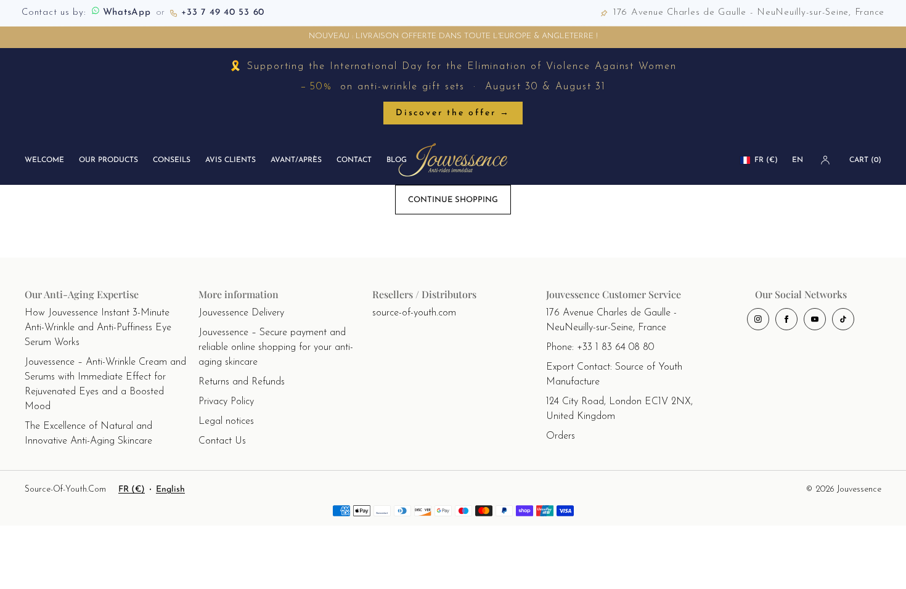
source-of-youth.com (414, 313)
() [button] (865, 160)
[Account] (825, 160)
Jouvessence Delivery (241, 313)
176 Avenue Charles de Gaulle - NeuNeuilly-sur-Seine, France (611, 320)
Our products (108, 160)
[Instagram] (758, 319)
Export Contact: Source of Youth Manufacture (614, 374)
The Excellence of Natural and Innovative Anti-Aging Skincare (88, 433)
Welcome (44, 160)
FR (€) (766, 160)
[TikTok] (843, 319)
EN (797, 160)
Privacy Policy (226, 402)
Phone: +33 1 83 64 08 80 (600, 347)
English (170, 489)
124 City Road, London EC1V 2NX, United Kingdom (619, 409)
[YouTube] (814, 319)
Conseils (171, 160)
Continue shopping (453, 200)
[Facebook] (786, 319)
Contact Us (222, 441)
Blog (396, 160)
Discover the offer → (453, 113)
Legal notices (226, 421)
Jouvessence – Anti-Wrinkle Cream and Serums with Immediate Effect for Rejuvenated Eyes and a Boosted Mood (105, 384)
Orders (560, 436)
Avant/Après (296, 160)
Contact (354, 160)
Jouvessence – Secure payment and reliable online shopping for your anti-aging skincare (275, 347)
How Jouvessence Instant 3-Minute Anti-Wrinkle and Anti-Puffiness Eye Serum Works (98, 327)
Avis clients (230, 160)
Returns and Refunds (241, 382)
